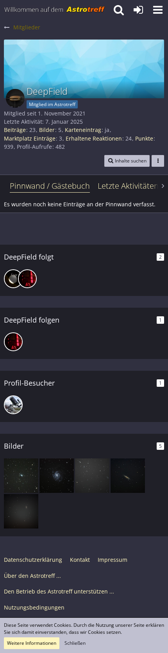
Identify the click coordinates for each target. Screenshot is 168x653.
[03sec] (13, 278)
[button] (158, 10)
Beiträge (15, 129)
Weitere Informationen (31, 643)
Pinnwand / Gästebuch (50, 185)
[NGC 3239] (21, 475)
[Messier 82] (128, 475)
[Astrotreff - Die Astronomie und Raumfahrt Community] (54, 10)
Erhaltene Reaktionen (94, 138)
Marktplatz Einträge (29, 138)
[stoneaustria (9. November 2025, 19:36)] (13, 404)
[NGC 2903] (21, 511)
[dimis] (27, 278)
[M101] (56, 475)
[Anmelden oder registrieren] (138, 10)
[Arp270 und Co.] (92, 475)
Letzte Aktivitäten (128, 185)
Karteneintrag (83, 129)
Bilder (47, 129)
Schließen (75, 643)
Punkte (144, 138)
